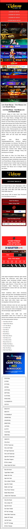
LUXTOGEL (6, 426)
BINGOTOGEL (7, 423)
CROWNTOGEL (7, 417)
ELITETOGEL (7, 395)
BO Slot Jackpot (8, 462)
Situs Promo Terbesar (9, 490)
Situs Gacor (7, 442)
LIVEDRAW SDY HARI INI (14, 17)
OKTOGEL (6, 387)
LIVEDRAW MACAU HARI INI (14, 20)
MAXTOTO (6, 411)
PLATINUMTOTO (8, 401)
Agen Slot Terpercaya (9, 456)
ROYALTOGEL (7, 398)
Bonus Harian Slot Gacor (9, 465)
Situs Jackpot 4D (8, 503)
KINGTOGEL (7, 435)
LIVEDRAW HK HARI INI (14, 11)
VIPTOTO (6, 404)
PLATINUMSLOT (8, 414)
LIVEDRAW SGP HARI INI (14, 14)
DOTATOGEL (7, 378)
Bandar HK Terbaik (8, 517)
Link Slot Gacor (7, 520)
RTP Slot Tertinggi (8, 511)
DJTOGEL (6, 381)
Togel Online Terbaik (8, 472)
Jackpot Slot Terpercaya (10, 495)
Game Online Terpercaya (9, 514)
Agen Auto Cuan (8, 478)
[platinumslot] (14, 363)
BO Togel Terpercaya (9, 450)
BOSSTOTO (7, 409)
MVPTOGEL (7, 393)
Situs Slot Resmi (8, 500)
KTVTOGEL (6, 384)
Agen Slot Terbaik (8, 484)
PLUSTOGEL (7, 432)
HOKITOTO (6, 439)
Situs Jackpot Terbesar (9, 481)
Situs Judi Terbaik (8, 448)
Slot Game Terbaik (8, 508)
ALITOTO (6, 429)
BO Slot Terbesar (8, 526)
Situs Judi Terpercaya (9, 453)
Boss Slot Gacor (8, 469)
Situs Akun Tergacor (9, 459)
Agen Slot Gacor (8, 505)
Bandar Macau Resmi (9, 492)
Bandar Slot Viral (8, 475)
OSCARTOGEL (7, 420)
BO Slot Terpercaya (8, 445)
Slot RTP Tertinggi (8, 523)
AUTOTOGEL (7, 390)
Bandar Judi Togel (8, 487)
